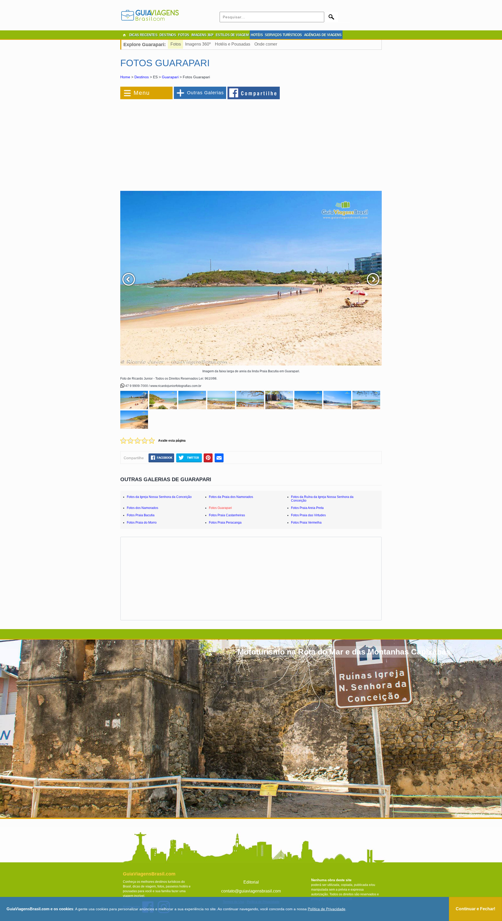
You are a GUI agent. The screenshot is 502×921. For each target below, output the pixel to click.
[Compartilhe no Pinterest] (208, 457)
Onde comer (265, 44)
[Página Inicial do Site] (124, 35)
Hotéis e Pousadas (232, 44)
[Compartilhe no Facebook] (254, 93)
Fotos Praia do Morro (142, 522)
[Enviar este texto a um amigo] (219, 457)
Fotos (175, 44)
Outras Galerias (205, 92)
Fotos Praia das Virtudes (308, 515)
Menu (142, 93)
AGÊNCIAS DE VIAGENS (323, 35)
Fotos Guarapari (220, 508)
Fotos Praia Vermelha (306, 522)
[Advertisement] (177, 142)
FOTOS (183, 35)
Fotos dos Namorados (142, 508)
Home (125, 77)
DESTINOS (167, 35)
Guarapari (170, 77)
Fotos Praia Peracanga (225, 522)
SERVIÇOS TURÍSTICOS (283, 35)
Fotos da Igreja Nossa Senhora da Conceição (159, 497)
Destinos (141, 77)
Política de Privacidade (326, 909)
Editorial (251, 882)
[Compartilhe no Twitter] (188, 457)
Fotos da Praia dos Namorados (231, 497)
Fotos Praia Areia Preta (307, 508)
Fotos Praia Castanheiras (227, 515)
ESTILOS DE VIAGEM (232, 35)
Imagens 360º (198, 44)
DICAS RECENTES (143, 35)
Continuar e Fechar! (475, 909)
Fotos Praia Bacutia (141, 515)
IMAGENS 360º (202, 35)
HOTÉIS (257, 35)
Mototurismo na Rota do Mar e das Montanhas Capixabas (343, 651)
